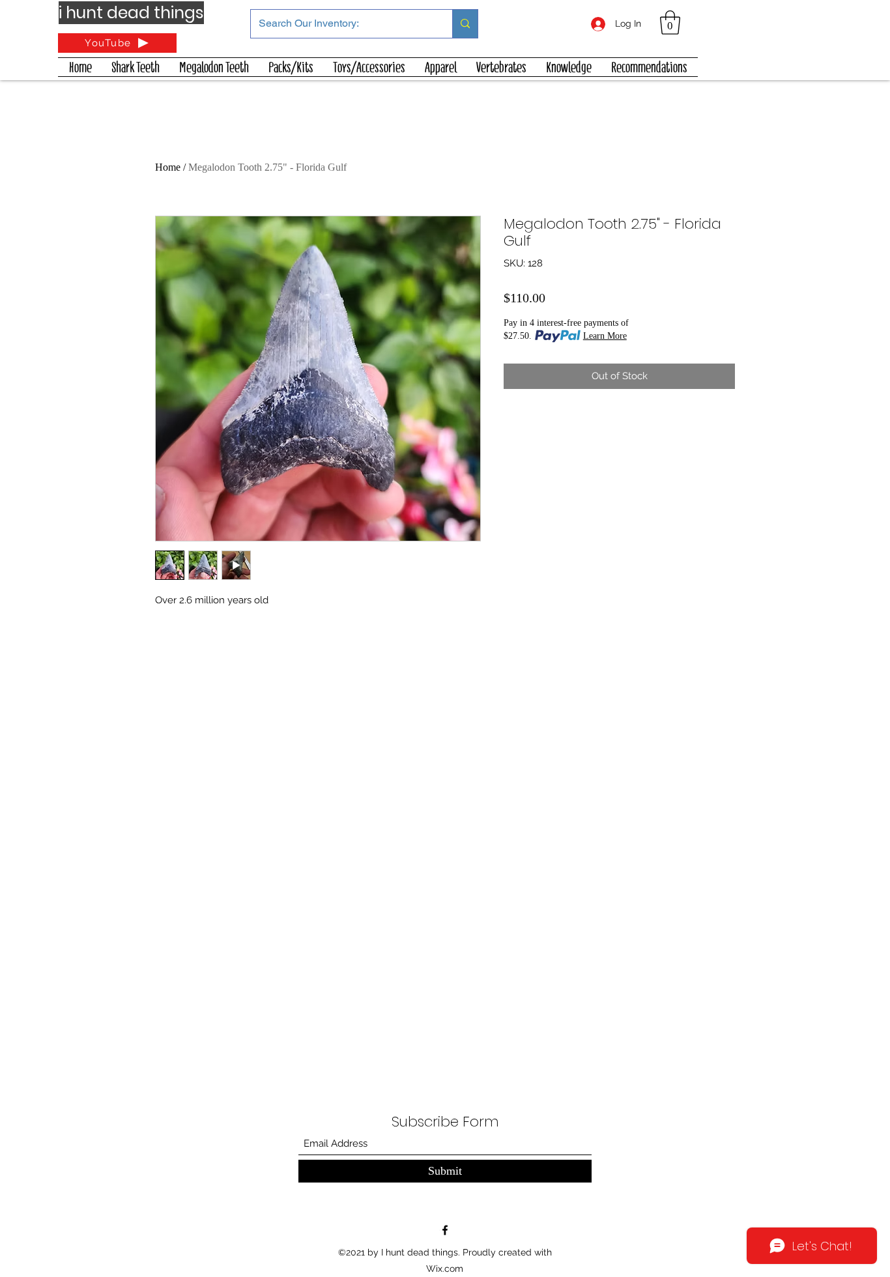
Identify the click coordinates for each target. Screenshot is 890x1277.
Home (167, 167)
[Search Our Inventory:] (465, 24)
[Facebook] (445, 1230)
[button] (670, 22)
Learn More (605, 336)
